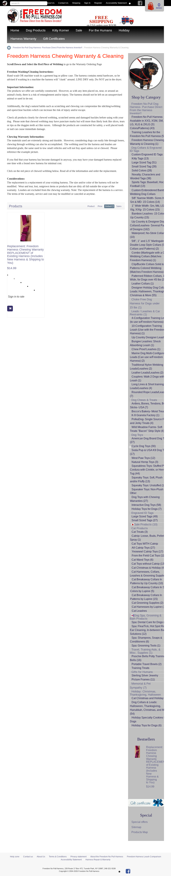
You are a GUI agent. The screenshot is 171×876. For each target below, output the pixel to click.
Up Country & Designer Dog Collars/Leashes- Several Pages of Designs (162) (149, 225)
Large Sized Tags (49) (145, 516)
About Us (50, 3)
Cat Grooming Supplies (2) (147, 602)
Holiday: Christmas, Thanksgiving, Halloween (145, 693)
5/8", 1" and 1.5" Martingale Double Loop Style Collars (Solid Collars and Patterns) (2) (149, 245)
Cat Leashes (139, 610)
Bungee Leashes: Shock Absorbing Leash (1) (145, 343)
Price (100, 206)
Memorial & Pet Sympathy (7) (140, 685)
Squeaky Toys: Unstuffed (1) (148, 485)
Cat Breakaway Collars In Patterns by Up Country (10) (146, 581)
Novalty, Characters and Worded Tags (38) (145, 176)
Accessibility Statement (116, 3)
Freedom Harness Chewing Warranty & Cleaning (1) (147, 142)
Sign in (87, 3)
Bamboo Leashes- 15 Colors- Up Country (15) (148, 215)
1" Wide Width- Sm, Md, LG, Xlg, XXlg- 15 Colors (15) (147, 207)
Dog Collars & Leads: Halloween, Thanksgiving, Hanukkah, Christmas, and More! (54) (149, 708)
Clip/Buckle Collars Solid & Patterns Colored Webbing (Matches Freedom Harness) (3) (148, 268)
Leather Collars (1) (143, 283)
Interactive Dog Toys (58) (146, 504)
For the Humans (100, 30)
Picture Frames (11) (143, 679)
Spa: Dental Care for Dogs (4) (149, 622)
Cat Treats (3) (140, 531)
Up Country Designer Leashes (149, 337)
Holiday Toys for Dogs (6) (146, 725)
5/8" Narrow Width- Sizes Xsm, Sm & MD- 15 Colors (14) (149, 200)
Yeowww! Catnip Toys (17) (147, 551)
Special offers (139, 822)
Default (108, 206)
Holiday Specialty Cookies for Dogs (148, 719)
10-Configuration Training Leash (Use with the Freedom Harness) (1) (147, 329)
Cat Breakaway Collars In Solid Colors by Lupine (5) (149, 589)
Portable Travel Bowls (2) (146, 664)
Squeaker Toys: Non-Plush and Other (149, 491)
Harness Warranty (23, 38)
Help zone (14, 856)
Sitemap (136, 827)
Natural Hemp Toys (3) (145, 462)
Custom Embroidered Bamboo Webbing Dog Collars (148, 192)
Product (91, 206)
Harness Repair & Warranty (98, 859)
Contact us (63, 3)
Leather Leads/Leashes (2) (147, 372)
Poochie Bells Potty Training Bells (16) (147, 658)
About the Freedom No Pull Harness (106, 856)
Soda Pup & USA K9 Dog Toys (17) (149, 452)
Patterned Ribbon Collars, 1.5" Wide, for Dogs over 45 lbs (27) (149, 277)
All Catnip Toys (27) (143, 547)
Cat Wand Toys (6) (142, 559)
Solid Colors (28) (142, 170)
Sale (79, 30)
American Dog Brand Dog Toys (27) (149, 440)
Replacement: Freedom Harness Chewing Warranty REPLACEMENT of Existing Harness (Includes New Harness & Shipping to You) (25, 254)
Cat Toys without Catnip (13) (148, 563)
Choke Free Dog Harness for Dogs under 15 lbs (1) (145, 303)
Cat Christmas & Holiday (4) (148, 567)
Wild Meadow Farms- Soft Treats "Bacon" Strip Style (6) (147, 429)
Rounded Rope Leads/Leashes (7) (149, 394)
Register (98, 3)
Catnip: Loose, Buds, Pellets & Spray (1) (149, 537)
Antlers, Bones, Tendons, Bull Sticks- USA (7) (148, 405)
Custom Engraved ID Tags (147, 154)
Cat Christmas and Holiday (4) (149, 698)
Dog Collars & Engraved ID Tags (145, 149)
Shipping (76, 3)
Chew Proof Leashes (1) (146, 349)
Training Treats (140, 668)
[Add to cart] (10, 308)
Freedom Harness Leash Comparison (144, 856)
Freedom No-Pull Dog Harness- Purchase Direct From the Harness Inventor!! (146, 108)
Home (15, 30)
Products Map (139, 832)
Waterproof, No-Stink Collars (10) (147, 235)
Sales (118, 206)
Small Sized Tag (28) (144, 166)
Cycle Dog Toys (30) (144, 446)
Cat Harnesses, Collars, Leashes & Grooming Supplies (148, 573)
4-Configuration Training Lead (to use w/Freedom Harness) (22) (149, 320)
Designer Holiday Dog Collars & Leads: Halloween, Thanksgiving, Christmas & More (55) (150, 291)
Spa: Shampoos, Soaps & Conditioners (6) (146, 639)
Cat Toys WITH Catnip (145, 543)
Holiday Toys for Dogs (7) (146, 508)
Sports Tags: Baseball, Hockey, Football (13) (149, 184)
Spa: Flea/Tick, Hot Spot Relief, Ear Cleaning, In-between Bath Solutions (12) (149, 630)
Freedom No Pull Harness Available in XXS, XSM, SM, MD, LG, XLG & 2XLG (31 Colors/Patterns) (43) (149, 122)
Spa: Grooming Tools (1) (146, 645)
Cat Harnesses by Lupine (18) (149, 606)
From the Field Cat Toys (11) (148, 555)
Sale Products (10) (145, 524)
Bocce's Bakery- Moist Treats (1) (151, 411)
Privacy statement (78, 856)
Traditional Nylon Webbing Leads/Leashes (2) (146, 366)
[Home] (9, 48)
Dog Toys (137, 434)
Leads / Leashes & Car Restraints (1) (145, 313)
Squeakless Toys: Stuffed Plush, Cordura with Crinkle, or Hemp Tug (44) (150, 469)
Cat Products (139, 528)
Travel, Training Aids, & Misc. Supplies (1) (145, 651)
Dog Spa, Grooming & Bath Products (145, 617)
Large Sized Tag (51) (144, 162)
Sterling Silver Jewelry (145, 675)
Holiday (124, 30)
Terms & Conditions (58, 856)
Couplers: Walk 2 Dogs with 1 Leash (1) (148, 378)
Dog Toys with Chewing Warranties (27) (145, 499)
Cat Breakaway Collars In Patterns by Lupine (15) (146, 597)
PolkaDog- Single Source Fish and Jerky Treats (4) (149, 421)
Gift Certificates (54, 38)
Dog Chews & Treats (144, 400)
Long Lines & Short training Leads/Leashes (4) (147, 386)
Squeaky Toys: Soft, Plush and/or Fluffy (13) (146, 479)
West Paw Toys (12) (143, 458)
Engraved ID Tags (142, 513)
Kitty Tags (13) (140, 158)
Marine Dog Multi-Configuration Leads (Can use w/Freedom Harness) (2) (149, 357)
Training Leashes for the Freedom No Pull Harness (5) (147, 134)
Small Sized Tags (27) (145, 520)
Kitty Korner (60, 30)
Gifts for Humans (142, 672)
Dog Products (36, 30)
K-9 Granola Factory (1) (145, 415)
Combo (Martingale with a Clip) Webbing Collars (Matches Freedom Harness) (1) (149, 256)
